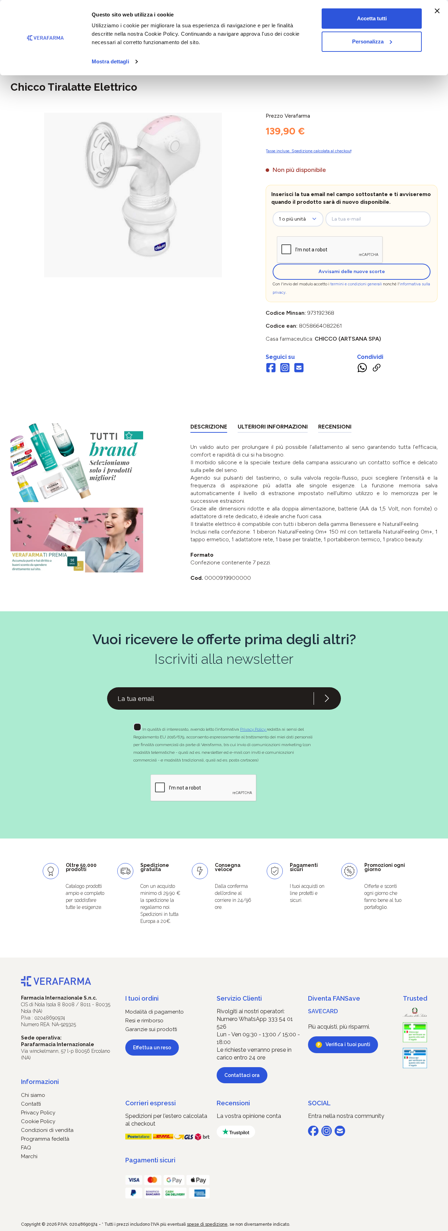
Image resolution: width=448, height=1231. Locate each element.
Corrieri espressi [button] (150, 1103)
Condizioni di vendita (47, 1130)
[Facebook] (271, 368)
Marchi (29, 1156)
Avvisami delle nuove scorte (351, 271)
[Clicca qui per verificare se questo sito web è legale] (415, 1032)
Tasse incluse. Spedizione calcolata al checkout (309, 150)
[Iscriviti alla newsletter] (327, 698)
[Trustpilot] (236, 1132)
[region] (132, 195)
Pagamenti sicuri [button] (150, 1160)
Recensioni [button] (233, 1103)
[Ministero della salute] (415, 1012)
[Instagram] (285, 368)
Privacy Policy (253, 729)
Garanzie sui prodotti (151, 1029)
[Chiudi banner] (437, 10)
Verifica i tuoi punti (348, 1044)
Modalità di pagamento (154, 1012)
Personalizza (368, 41)
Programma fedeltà (45, 1139)
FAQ (26, 1148)
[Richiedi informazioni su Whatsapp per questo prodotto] (362, 369)
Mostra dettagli (110, 61)
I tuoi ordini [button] (142, 998)
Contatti (31, 1104)
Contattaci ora (242, 1075)
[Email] (299, 368)
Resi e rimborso (144, 1020)
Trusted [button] (415, 998)
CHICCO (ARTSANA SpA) (348, 338)
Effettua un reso (152, 1047)
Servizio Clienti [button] (239, 998)
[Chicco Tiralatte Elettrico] (133, 188)
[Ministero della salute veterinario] (415, 1058)
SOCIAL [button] (319, 1103)
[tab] (208, 428)
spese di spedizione (207, 1224)
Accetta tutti (372, 18)
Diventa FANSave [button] (334, 998)
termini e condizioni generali (356, 284)
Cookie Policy (38, 1121)
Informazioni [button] (40, 1081)
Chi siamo (33, 1095)
